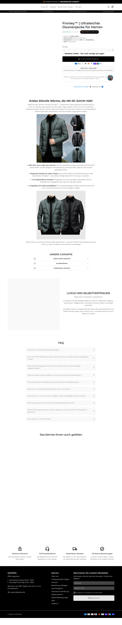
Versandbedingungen (59, 597)
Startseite (44, 7)
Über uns (55, 576)
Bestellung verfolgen (65, 7)
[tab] (61, 350)
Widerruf (54, 604)
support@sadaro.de (16, 592)
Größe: (92, 45)
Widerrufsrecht (57, 594)
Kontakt (78, 7)
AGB (53, 600)
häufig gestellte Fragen (60, 579)
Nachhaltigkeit (57, 588)
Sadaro (20, 614)
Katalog (53, 7)
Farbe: (68, 45)
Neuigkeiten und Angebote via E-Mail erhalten (89, 592)
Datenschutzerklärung (60, 591)
